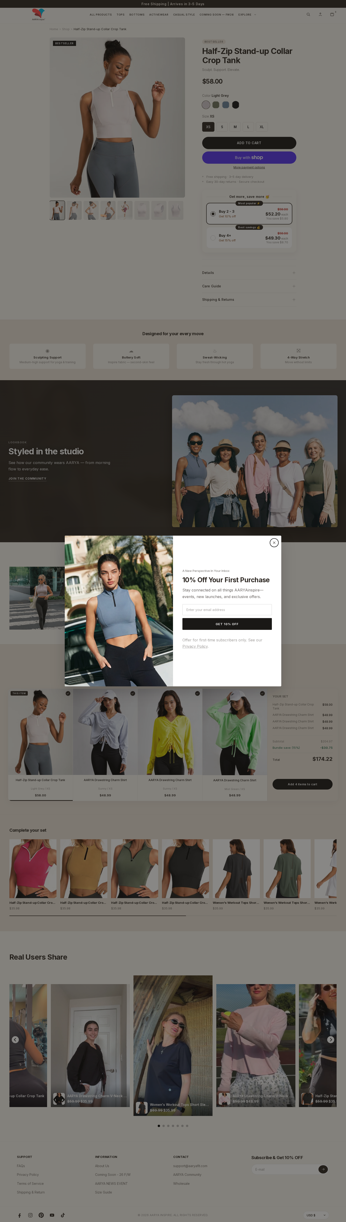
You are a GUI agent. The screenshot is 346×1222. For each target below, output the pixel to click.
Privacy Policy (195, 646)
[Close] (274, 542)
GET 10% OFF (227, 624)
